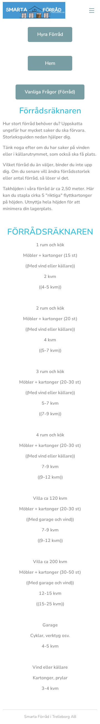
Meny (91, 10)
